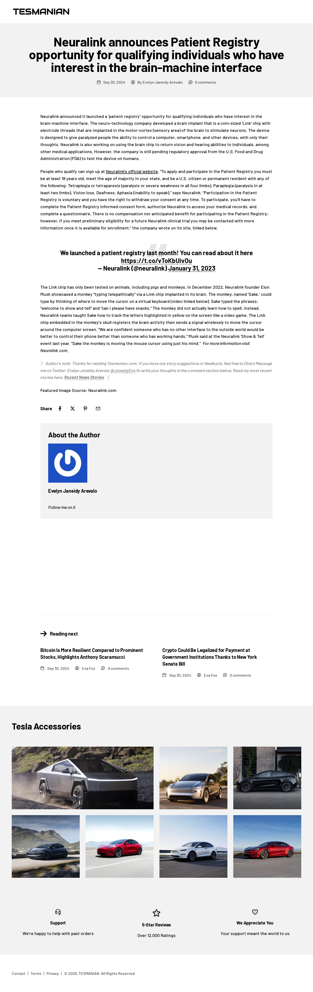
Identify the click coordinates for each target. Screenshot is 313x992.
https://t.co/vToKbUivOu (156, 260)
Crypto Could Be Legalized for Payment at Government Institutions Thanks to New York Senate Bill (209, 657)
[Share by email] (98, 408)
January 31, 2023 (191, 268)
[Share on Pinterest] (85, 408)
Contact (18, 973)
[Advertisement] (156, 562)
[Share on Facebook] (60, 408)
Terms (36, 973)
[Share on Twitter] (73, 408)
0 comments (205, 82)
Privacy (52, 973)
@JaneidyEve (123, 370)
